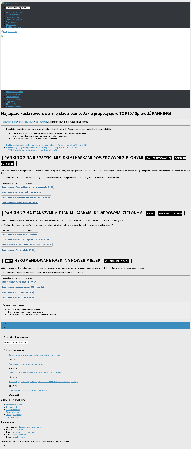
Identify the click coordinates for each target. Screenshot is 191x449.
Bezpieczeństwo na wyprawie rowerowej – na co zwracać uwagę (35, 372)
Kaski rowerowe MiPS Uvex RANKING (17, 292)
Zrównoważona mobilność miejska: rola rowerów (28, 390)
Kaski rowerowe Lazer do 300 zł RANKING (19, 234)
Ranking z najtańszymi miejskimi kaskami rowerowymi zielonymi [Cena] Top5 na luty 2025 (41, 147)
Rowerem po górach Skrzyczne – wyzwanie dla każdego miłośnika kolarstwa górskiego (43, 381)
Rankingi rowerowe (14, 27)
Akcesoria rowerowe (14, 12)
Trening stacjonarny (14, 19)
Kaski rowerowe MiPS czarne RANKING (18, 297)
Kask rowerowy (20, 429)
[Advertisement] (95, 70)
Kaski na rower (41, 122)
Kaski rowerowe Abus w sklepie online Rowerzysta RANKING (27, 187)
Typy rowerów (12, 22)
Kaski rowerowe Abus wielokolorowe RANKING (22, 192)
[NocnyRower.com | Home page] (9, 3)
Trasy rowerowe (12, 17)
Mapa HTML (11, 24)
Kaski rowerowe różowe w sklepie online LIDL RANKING (25, 239)
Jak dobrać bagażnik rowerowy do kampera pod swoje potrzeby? (35, 355)
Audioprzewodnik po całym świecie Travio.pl (26, 364)
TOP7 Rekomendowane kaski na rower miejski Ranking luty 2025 (32, 150)
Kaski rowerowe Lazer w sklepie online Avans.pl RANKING (26, 197)
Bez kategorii (11, 407)
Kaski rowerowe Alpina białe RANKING (18, 250)
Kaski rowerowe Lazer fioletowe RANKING (20, 202)
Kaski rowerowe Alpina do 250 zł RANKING (20, 282)
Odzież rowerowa (13, 15)
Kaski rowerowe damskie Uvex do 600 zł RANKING (23, 287)
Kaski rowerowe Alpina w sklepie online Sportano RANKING (27, 244)
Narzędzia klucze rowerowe (29, 427)
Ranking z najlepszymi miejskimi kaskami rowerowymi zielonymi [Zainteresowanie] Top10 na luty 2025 (46, 145)
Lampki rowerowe (18, 434)
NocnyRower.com (9, 122)
